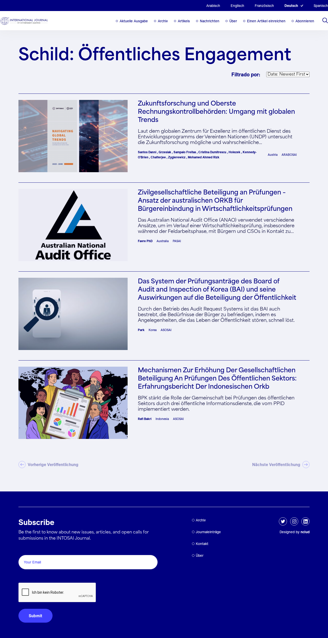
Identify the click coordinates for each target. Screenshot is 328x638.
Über (233, 21)
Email (25, 549)
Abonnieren (304, 21)
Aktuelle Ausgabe (134, 21)
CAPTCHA (30, 577)
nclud (305, 532)
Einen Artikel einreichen (266, 21)
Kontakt (202, 543)
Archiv (163, 21)
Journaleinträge (208, 532)
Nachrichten (209, 21)
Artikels (184, 21)
